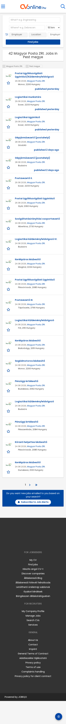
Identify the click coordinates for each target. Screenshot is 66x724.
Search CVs (33, 620)
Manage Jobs (33, 615)
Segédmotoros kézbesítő (30, 360)
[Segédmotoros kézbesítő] (9, 363)
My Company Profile (33, 611)
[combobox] (34, 20)
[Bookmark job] (9, 83)
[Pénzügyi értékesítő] (9, 384)
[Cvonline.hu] (33, 5)
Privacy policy (33, 662)
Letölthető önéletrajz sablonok (33, 587)
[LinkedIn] (36, 543)
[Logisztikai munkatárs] (9, 99)
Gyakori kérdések (33, 591)
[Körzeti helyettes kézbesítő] (9, 444)
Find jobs (33, 564)
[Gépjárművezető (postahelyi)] (9, 140)
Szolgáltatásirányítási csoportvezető (37, 218)
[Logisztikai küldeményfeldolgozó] (9, 404)
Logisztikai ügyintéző (27, 117)
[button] (7, 34)
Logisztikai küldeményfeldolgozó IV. (36, 239)
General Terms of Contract (33, 653)
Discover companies (33, 573)
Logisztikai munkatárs (28, 97)
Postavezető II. (24, 178)
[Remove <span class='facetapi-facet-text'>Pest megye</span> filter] (27, 66)
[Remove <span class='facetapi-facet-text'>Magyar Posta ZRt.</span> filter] (4, 66)
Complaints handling (33, 671)
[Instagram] (31, 543)
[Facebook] (25, 543)
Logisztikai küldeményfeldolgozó (34, 401)
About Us (33, 640)
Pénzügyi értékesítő (26, 381)
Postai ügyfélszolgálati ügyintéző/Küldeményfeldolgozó (34, 75)
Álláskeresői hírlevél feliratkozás (33, 582)
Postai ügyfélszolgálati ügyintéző (35, 198)
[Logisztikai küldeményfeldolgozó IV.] (9, 241)
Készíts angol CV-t (33, 569)
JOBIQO (22, 697)
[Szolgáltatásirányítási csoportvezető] (9, 221)
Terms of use (33, 667)
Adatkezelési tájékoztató (33, 658)
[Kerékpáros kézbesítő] (9, 262)
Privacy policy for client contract (33, 676)
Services (33, 624)
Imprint (33, 649)
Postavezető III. (24, 300)
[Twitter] (41, 543)
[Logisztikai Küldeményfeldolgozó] (9, 323)
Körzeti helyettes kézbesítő (31, 442)
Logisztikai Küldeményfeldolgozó (34, 320)
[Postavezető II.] (9, 181)
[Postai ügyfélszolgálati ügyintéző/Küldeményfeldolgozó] (9, 76)
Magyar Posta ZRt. (36, 81)
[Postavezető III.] (9, 302)
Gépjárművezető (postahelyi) (32, 137)
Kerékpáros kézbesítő (28, 259)
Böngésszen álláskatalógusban (33, 596)
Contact (33, 644)
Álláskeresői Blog (33, 578)
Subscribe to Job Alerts (35, 502)
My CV (33, 560)
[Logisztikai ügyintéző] (9, 120)
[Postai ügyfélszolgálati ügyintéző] (9, 201)
